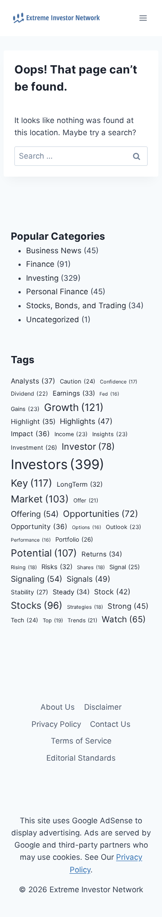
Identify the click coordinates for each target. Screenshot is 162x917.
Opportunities (100, 513)
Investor (88, 446)
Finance (40, 264)
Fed (109, 394)
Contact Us (110, 724)
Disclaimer (103, 707)
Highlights (86, 421)
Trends (82, 620)
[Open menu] (143, 18)
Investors (57, 464)
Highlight (33, 421)
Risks (56, 567)
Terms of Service (81, 740)
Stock (112, 591)
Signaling (36, 579)
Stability (29, 592)
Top (53, 620)
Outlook (123, 527)
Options (86, 527)
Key (31, 483)
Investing (42, 278)
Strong (128, 606)
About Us (57, 707)
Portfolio (74, 539)
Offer (85, 500)
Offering (34, 514)
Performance (31, 540)
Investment (34, 447)
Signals (88, 579)
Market (40, 499)
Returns (101, 554)
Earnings (74, 393)
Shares (91, 567)
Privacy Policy (56, 724)
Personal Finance (57, 291)
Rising (24, 567)
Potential (44, 553)
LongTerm (80, 484)
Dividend (29, 393)
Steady (71, 592)
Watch (124, 619)
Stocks (37, 605)
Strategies (85, 607)
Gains (25, 409)
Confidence (118, 382)
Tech (24, 620)
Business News (53, 250)
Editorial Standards (81, 757)
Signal (124, 566)
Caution (77, 381)
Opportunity (39, 526)
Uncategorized (52, 319)
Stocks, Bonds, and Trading (76, 305)
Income (71, 434)
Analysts (33, 381)
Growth (74, 407)
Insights (110, 434)
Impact (30, 433)
